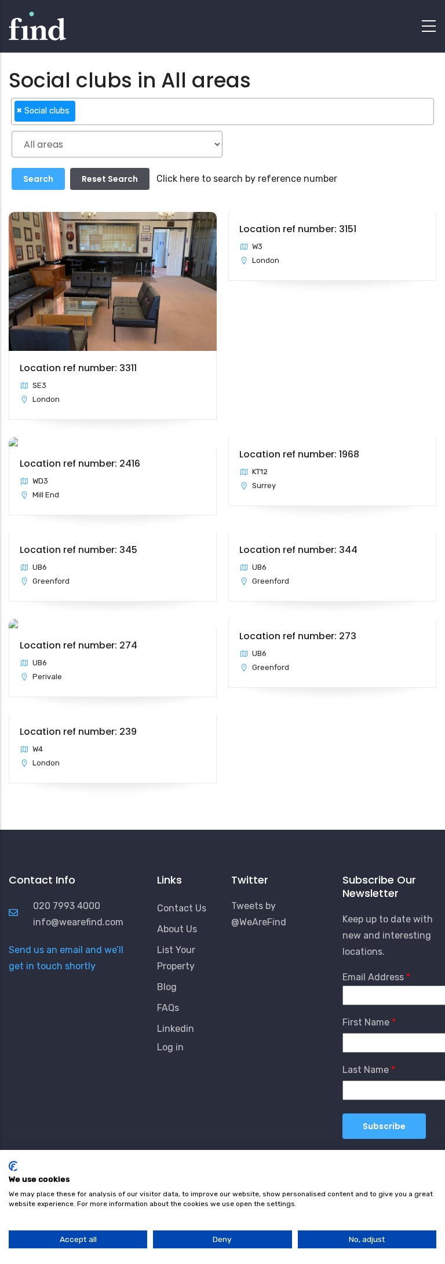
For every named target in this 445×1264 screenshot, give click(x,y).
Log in (170, 1047)
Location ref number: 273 (297, 636)
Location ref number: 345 (78, 549)
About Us (177, 929)
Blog (167, 986)
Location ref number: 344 (298, 549)
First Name (365, 1022)
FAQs (168, 1007)
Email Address (373, 977)
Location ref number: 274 (78, 645)
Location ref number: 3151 (297, 229)
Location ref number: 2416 (80, 463)
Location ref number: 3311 (78, 368)
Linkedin (175, 1028)
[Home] (37, 23)
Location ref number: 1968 (299, 454)
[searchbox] (81, 116)
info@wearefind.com (78, 922)
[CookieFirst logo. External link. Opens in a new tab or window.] (13, 1166)
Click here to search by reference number (246, 178)
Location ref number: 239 (78, 731)
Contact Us (181, 908)
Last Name (365, 1069)
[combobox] (223, 111)
